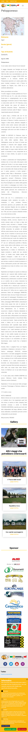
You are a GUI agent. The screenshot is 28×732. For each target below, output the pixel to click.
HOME (2, 1)
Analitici (5, 709)
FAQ (7, 1)
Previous (2, 438)
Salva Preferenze (5, 725)
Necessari (5, 691)
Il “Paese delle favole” (14, 479)
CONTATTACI (13, 1)
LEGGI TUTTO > (14, 482)
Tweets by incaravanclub (6, 674)
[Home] (9, 5)
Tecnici (5, 699)
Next (25, 438)
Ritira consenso (22, 729)
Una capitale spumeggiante (14, 532)
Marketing (5, 719)
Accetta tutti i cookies (10, 729)
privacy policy (13, 688)
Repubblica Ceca (14, 506)
